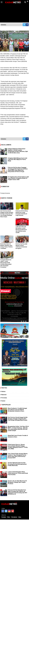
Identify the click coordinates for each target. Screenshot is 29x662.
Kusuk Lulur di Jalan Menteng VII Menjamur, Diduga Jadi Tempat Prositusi (17, 482)
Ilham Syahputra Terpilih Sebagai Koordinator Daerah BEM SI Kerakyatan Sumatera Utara (17, 410)
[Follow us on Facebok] (2, 511)
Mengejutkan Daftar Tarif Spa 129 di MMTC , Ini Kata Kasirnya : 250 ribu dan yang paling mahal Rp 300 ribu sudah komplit (18, 428)
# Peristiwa (3, 397)
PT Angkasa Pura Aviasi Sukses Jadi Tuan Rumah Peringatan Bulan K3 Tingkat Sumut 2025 (18, 178)
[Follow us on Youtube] (12, 511)
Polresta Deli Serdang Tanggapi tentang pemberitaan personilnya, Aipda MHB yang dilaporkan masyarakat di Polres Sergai (18, 169)
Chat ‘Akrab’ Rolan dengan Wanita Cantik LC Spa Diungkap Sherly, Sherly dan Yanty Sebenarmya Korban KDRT (17, 455)
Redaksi (3, 517)
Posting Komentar (5, 193)
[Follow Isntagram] (9, 511)
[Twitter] (24, 24)
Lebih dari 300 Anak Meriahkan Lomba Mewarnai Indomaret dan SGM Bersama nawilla (21, 229)
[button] (27, 0)
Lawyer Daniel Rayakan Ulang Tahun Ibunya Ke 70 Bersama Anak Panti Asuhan (18, 473)
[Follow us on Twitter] (6, 511)
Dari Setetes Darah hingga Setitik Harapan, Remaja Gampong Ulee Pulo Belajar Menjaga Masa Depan (6, 213)
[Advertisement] (14, 11)
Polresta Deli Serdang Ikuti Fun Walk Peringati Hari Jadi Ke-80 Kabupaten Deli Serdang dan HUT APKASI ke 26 (17, 492)
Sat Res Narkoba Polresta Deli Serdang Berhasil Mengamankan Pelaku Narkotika (17, 464)
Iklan (19, 517)
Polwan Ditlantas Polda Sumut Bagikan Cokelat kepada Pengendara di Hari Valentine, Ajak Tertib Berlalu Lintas (18, 150)
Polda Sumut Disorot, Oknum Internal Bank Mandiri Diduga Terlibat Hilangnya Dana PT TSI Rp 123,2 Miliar (18, 446)
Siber (8, 517)
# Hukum (2, 391)
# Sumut (2, 400)
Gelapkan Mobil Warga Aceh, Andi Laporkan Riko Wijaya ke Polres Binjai (17, 159)
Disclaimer (14, 517)
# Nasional (3, 394)
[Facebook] (27, 24)
